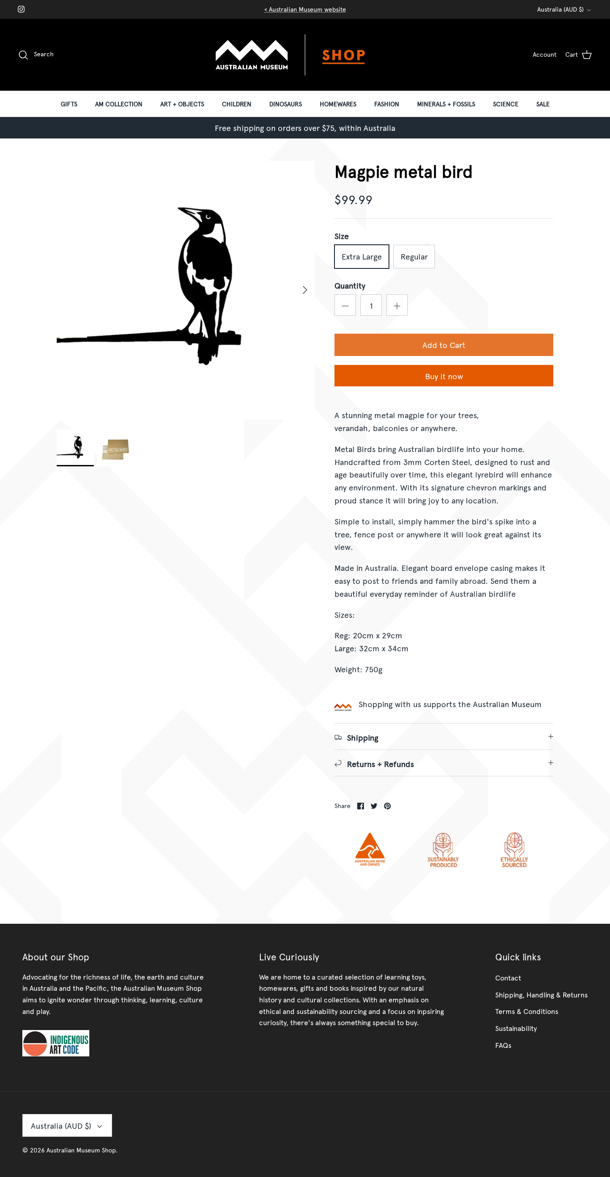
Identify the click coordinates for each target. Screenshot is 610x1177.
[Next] (305, 290)
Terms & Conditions (526, 1011)
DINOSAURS (285, 104)
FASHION (386, 104)
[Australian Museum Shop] (305, 55)
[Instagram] (21, 9)
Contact (508, 977)
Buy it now (444, 375)
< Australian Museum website (305, 9)
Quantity (349, 285)
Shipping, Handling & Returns (541, 994)
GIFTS (69, 104)
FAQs (503, 1045)
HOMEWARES (338, 104)
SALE (543, 104)
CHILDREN (236, 104)
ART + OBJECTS (182, 104)
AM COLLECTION (118, 104)
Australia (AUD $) (560, 9)
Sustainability (516, 1028)
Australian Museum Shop (81, 1150)
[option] (186, 290)
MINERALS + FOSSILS (446, 104)
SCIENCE (505, 104)
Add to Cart (443, 344)
